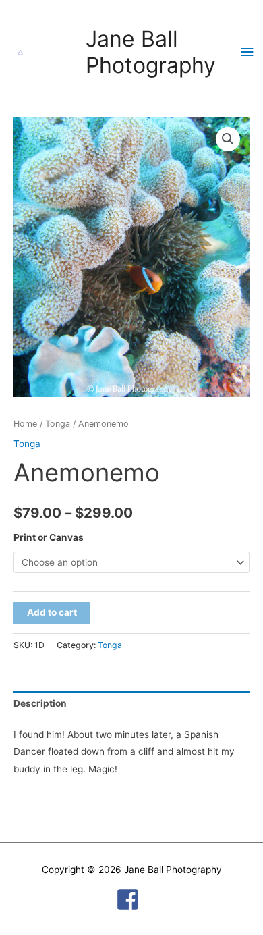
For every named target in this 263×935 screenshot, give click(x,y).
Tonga (57, 424)
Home (25, 424)
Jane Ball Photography (151, 52)
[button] (228, 139)
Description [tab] (40, 703)
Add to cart (52, 612)
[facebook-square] (131, 899)
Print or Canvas (48, 537)
